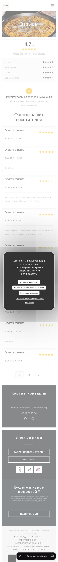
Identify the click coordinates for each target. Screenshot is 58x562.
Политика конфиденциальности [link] (30, 298)
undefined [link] (29, 302)
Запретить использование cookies (29, 287)
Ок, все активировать (29, 282)
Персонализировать (29, 293)
